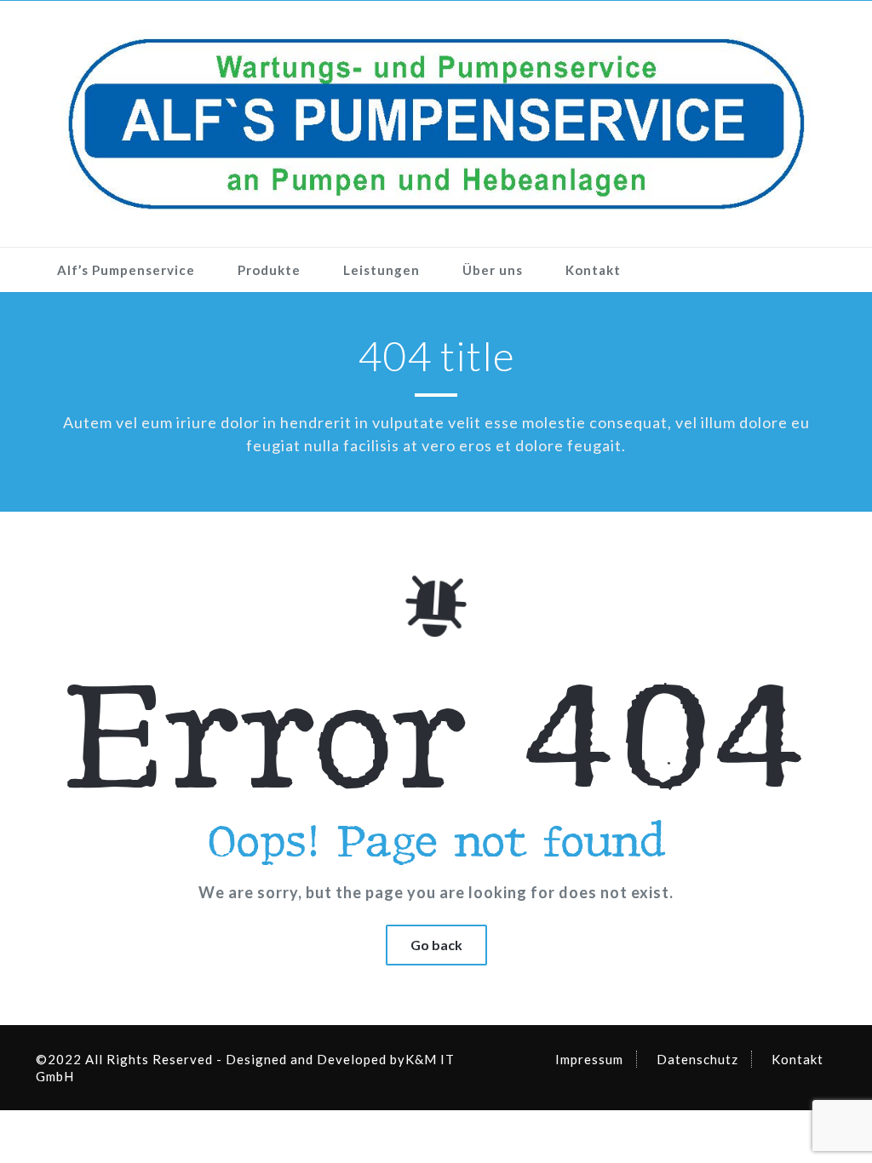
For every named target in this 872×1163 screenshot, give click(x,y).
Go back (436, 945)
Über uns (492, 270)
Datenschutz (697, 1059)
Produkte (269, 270)
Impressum (589, 1059)
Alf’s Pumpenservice (126, 270)
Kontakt (593, 270)
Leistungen (381, 270)
